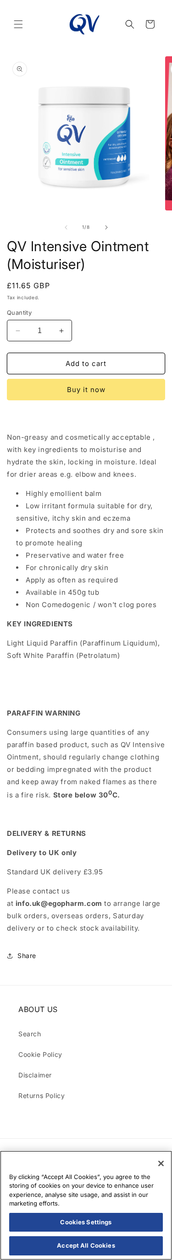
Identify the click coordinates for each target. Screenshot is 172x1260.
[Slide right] (106, 227)
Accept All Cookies (86, 1245)
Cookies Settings (85, 1222)
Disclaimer (35, 1075)
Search (29, 1034)
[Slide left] (66, 227)
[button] (18, 24)
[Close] (161, 1163)
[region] (86, 1205)
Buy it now (86, 389)
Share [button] (26, 955)
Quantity (19, 312)
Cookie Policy (40, 1054)
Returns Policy (41, 1095)
